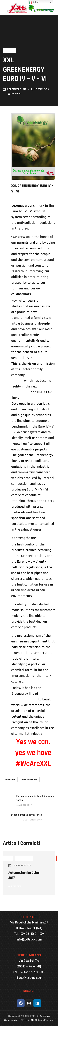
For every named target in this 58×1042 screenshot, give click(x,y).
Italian (35, 2)
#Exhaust (10, 779)
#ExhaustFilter (29, 779)
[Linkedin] (37, 1003)
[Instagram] (29, 1003)
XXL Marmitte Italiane (27, 200)
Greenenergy (20, 392)
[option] (29, 876)
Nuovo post (10, 50)
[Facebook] (21, 1003)
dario (18, 93)
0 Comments (42, 89)
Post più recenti (23, 858)
